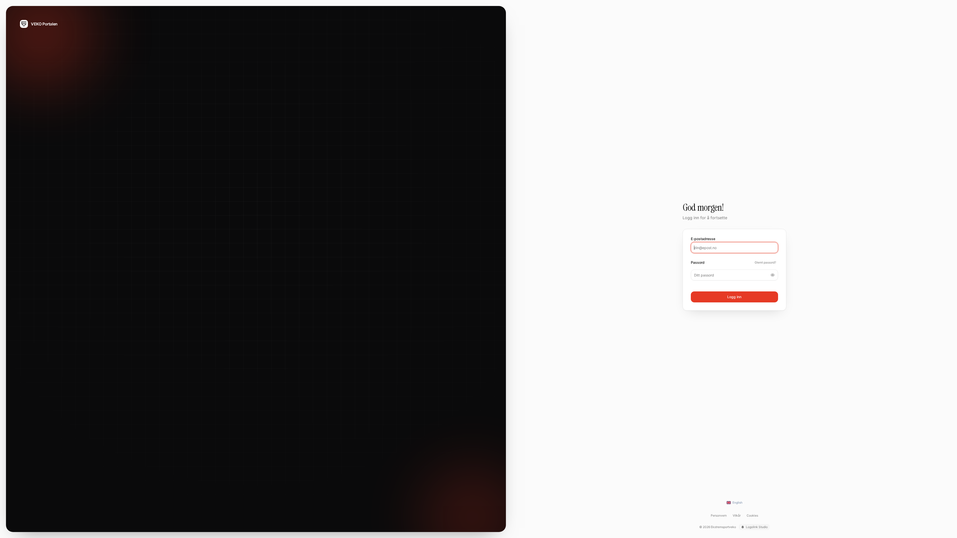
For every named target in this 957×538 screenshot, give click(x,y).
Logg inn (734, 297)
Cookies (752, 515)
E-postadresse (703, 239)
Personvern (719, 515)
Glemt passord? (765, 262)
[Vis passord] (772, 274)
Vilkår (737, 515)
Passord (698, 262)
